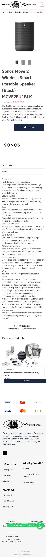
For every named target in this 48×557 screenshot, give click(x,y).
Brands (18, 12)
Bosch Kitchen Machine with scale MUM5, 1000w (21, 374)
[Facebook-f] (5, 453)
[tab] (23, 165)
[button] (42, 4)
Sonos (25, 12)
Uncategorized (30, 329)
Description (7, 165)
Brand (4, 171)
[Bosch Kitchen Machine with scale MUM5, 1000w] (23, 355)
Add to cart (29, 127)
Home (4, 12)
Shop (11, 12)
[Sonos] (12, 145)
